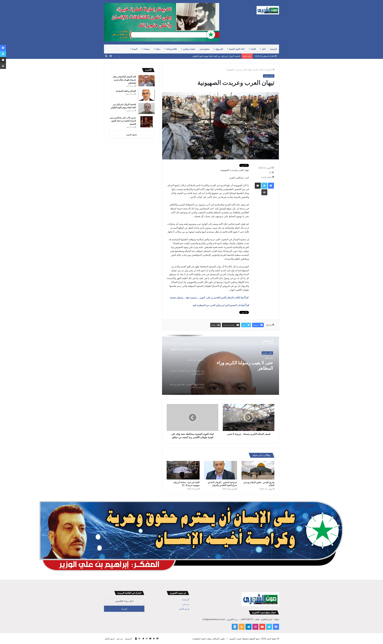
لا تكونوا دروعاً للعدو (255, 362)
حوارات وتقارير (189, 49)
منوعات (146, 49)
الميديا (134, 49)
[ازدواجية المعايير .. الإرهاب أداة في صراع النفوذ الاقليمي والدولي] (220, 470)
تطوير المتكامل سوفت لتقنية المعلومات (208, 638)
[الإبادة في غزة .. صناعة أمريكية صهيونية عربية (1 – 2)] (183, 470)
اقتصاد (253, 49)
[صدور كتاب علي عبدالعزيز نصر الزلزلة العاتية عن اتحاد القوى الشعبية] (146, 121)
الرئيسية (273, 49)
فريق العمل (184, 609)
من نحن (185, 604)
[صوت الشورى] (268, 10)
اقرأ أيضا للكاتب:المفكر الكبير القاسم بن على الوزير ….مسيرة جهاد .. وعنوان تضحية (209, 297)
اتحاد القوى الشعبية (237, 49)
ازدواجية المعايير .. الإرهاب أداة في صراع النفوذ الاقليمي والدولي (222, 484)
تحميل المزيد (131, 134)
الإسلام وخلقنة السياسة (126, 91)
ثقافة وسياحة (171, 49)
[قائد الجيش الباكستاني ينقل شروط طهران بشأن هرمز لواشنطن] (146, 80)
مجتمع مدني (204, 49)
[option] (220, 365)
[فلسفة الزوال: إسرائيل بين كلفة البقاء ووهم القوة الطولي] (146, 108)
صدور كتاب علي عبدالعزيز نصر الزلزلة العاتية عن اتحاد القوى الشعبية (211, 56)
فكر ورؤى (219, 49)
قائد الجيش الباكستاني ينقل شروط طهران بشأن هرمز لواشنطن (124, 79)
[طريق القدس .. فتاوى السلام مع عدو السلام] (257, 470)
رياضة (158, 49)
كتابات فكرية (258, 69)
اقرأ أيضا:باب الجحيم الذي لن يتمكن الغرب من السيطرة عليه (221, 305)
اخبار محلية (268, 353)
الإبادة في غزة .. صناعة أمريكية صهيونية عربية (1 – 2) (186, 484)
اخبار (264, 49)
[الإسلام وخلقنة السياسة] (146, 95)
